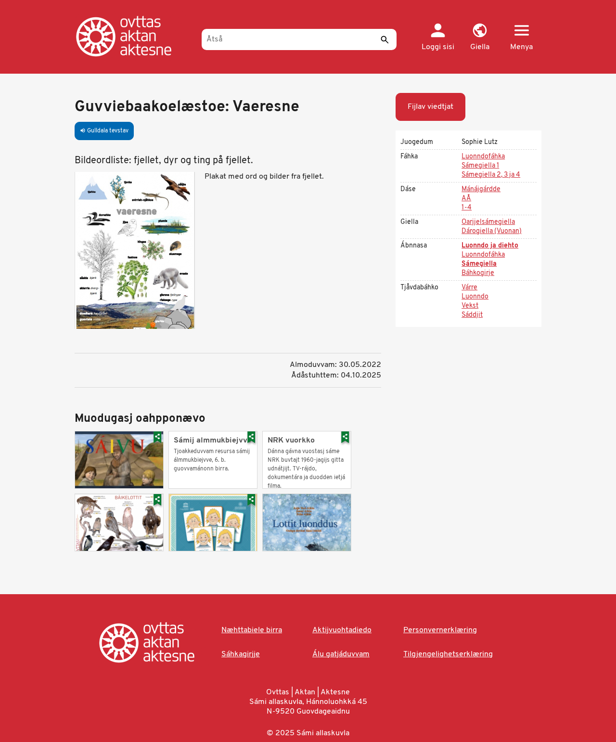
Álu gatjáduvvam (341, 654)
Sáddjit (472, 315)
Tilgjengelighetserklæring (448, 654)
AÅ (466, 198)
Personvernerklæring (440, 630)
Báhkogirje (478, 273)
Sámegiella (479, 264)
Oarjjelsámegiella (488, 222)
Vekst (470, 306)
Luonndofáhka (483, 156)
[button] (480, 37)
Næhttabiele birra (251, 630)
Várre (469, 287)
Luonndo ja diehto (490, 245)
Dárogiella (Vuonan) (492, 231)
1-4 (467, 207)
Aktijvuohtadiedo (342, 630)
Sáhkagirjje (240, 654)
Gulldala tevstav (104, 131)
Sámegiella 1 (480, 165)
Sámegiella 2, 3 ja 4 (491, 175)
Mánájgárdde (481, 189)
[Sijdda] (133, 36)
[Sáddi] (384, 39)
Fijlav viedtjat (430, 107)
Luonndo (475, 296)
